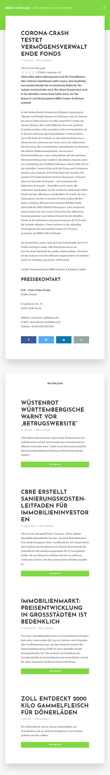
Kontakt (64, 8)
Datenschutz (93, 8)
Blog (53, 8)
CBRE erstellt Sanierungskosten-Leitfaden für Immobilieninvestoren (55, 506)
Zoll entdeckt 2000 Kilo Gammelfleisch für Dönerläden (55, 706)
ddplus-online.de (17, 7)
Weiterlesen (55, 464)
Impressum (77, 8)
